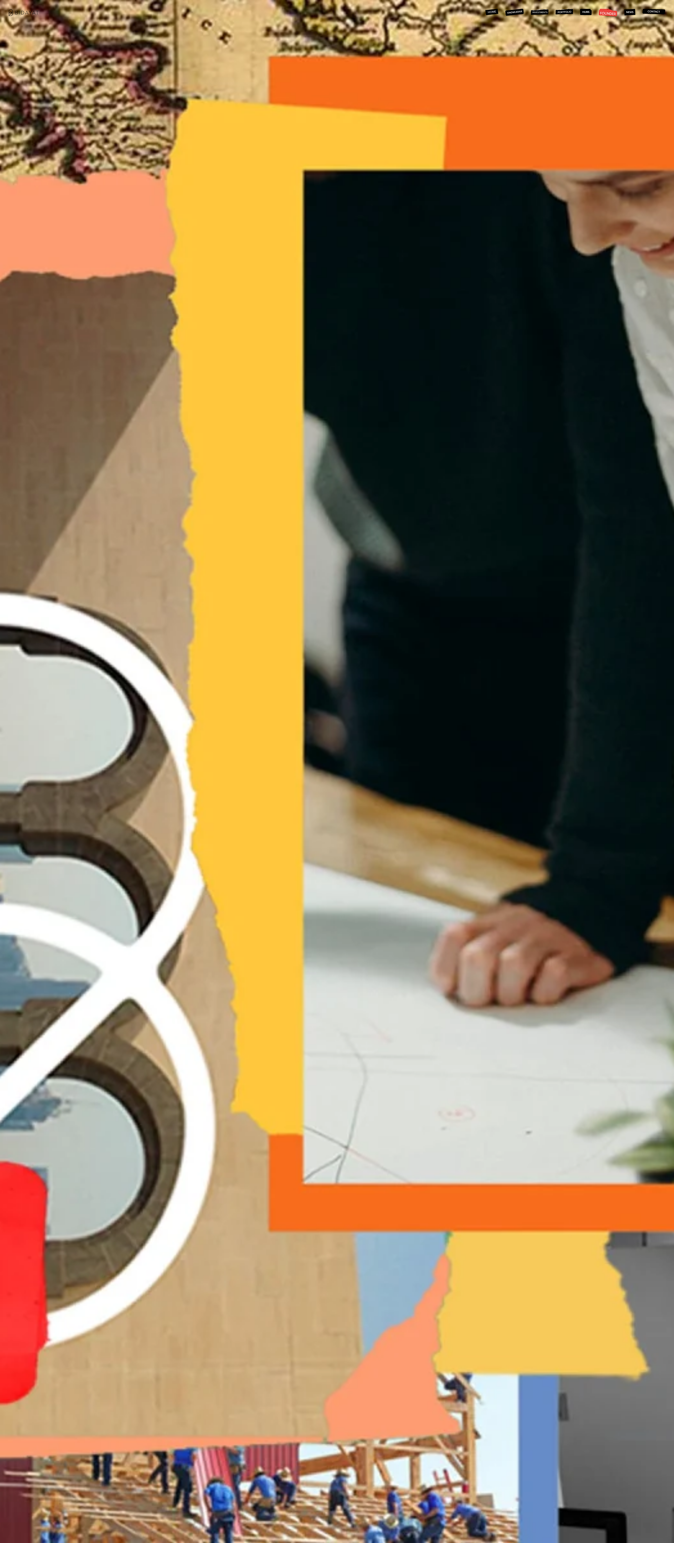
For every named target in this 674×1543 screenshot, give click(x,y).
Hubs (586, 12)
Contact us (653, 11)
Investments (540, 12)
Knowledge (514, 12)
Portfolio (564, 11)
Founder (608, 12)
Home (491, 12)
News (629, 12)
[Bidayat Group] (24, 12)
